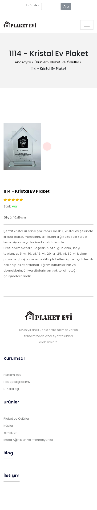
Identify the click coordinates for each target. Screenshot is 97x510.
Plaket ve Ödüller (64, 62)
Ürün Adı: (33, 5)
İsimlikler (10, 432)
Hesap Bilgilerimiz (17, 382)
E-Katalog (11, 389)
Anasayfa (23, 62)
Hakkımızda (12, 374)
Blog (8, 453)
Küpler (8, 425)
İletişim (12, 475)
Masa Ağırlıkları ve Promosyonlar (28, 439)
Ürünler (41, 62)
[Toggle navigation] (86, 25)
